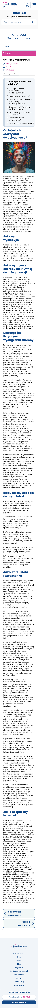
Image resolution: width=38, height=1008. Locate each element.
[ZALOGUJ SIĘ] (27, 5)
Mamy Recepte (12, 64)
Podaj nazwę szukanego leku (19, 17)
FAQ (19, 960)
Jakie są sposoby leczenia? (21, 123)
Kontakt (19, 978)
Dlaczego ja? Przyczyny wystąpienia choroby (20, 108)
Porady (8, 53)
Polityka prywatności (19, 971)
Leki (7, 46)
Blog (19, 964)
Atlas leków (19, 985)
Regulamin (19, 967)
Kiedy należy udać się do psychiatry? (20, 113)
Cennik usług (19, 981)
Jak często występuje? (19, 96)
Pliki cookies (19, 974)
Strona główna (19, 953)
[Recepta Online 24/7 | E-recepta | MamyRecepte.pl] (9, 5)
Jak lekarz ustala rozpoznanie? (16, 118)
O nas (19, 957)
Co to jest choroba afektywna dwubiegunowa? (17, 90)
